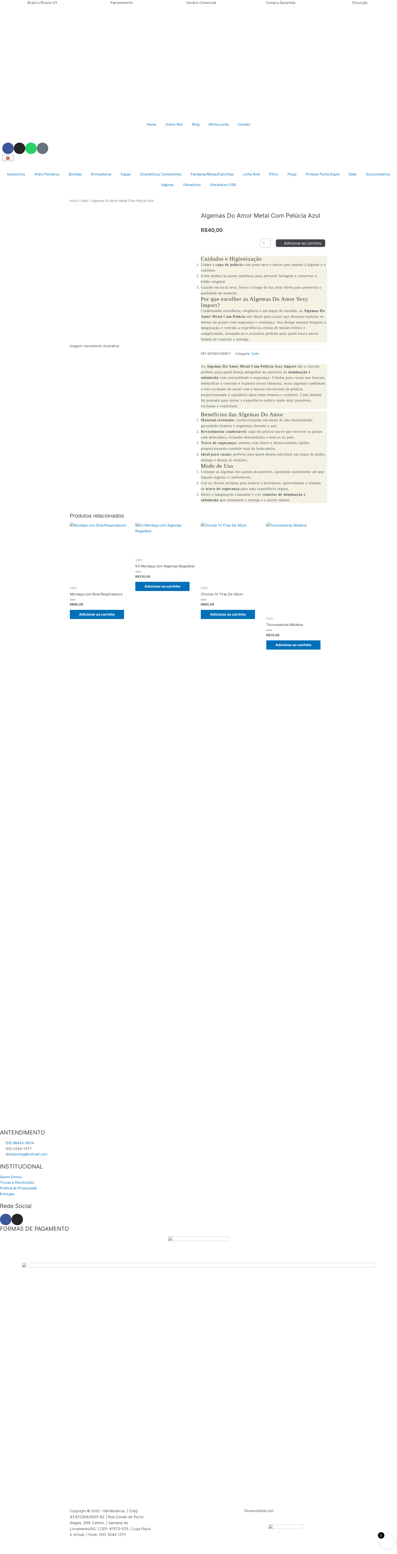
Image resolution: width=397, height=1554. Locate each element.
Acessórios (16, 174)
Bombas (75, 174)
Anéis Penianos (47, 174)
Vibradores (192, 185)
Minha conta (218, 124)
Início (74, 201)
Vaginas (167, 185)
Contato (244, 124)
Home (151, 124)
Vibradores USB (223, 185)
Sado (353, 174)
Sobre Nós (174, 124)
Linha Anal (251, 174)
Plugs (292, 174)
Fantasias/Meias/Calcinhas (212, 174)
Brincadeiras (101, 174)
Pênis (273, 174)
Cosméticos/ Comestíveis (160, 174)
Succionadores (378, 174)
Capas (126, 174)
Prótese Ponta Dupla (322, 174)
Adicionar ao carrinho (303, 243)
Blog (195, 124)
